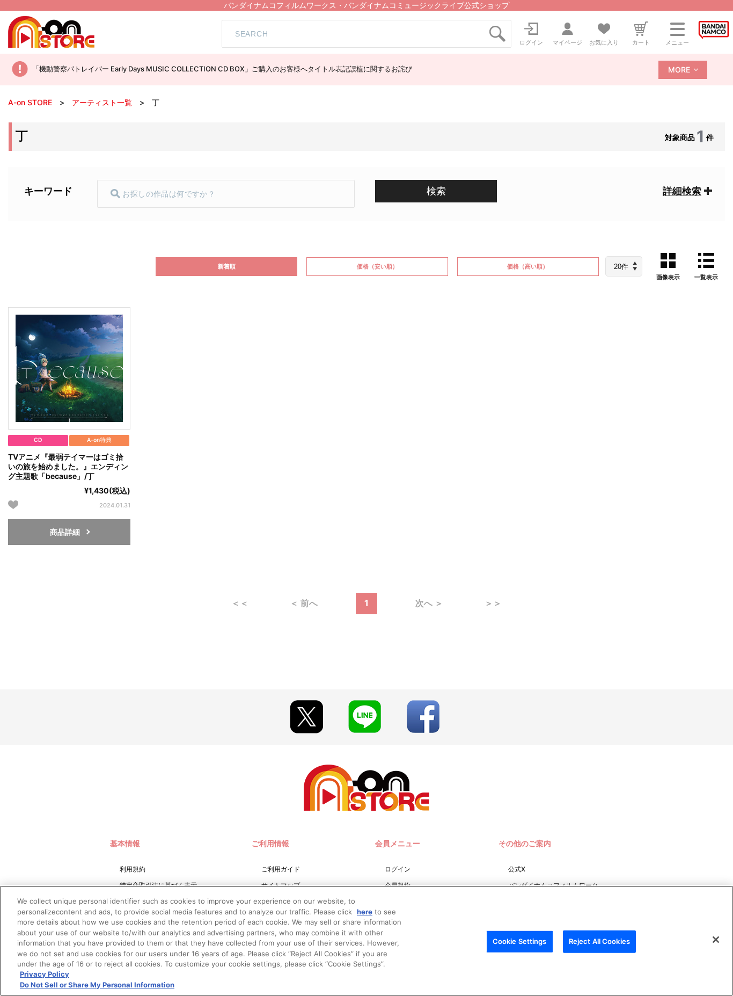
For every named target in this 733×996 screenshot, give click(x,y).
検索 (436, 191)
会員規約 (398, 885)
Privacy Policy (44, 974)
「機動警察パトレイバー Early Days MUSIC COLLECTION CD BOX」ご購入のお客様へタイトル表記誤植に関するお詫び (222, 68)
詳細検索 (682, 191)
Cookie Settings (520, 941)
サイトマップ (280, 885)
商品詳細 (65, 531)
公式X (516, 869)
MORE (679, 69)
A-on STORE (30, 102)
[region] (366, 940)
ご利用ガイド (280, 869)
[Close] (716, 939)
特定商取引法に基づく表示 (158, 885)
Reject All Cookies (599, 941)
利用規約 (132, 869)
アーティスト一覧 (102, 102)
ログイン (398, 869)
